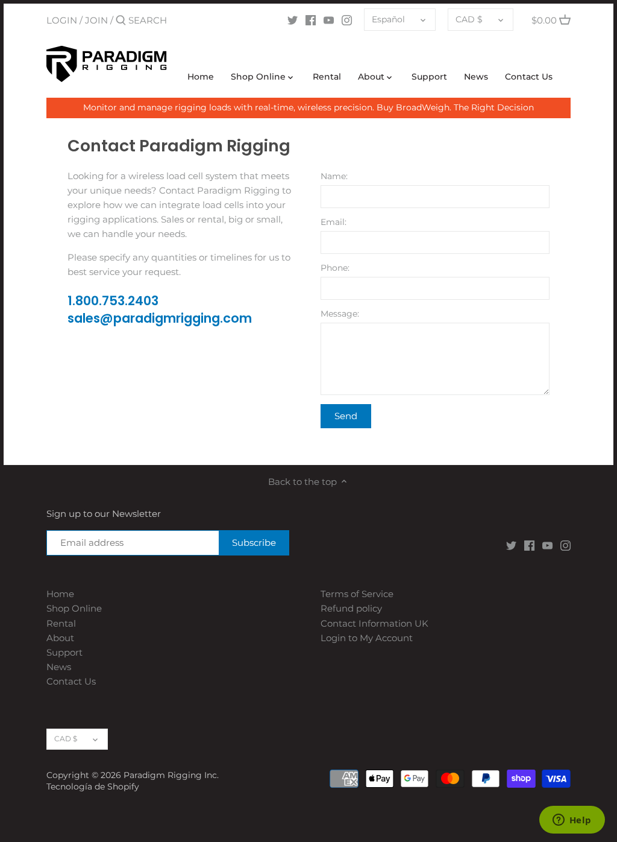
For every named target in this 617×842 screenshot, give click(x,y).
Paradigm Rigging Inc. (171, 775)
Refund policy (351, 608)
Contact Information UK (374, 623)
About (60, 638)
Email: (333, 222)
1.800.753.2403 (112, 300)
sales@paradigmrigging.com (159, 318)
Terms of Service (357, 594)
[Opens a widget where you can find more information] (572, 821)
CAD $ (469, 19)
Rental (61, 623)
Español (388, 19)
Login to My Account (367, 638)
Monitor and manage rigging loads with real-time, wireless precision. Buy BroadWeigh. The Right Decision (308, 107)
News (58, 667)
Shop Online (74, 608)
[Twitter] (292, 19)
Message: (340, 313)
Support (64, 652)
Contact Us (71, 681)
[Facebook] (310, 19)
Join (96, 20)
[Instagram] (347, 19)
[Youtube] (329, 19)
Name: (334, 176)
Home (60, 594)
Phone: (335, 268)
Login (61, 20)
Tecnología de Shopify (92, 786)
